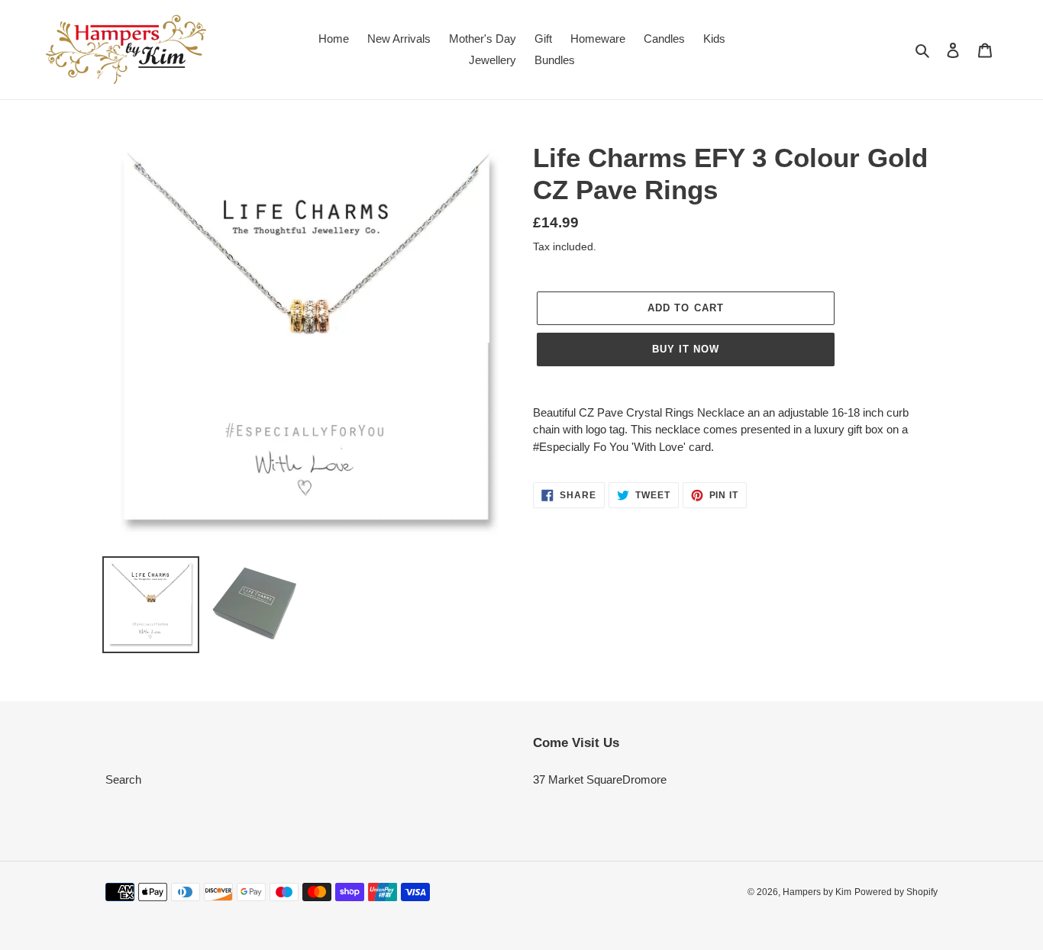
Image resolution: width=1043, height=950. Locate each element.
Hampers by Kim (817, 892)
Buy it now (685, 349)
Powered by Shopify (896, 892)
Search (123, 779)
